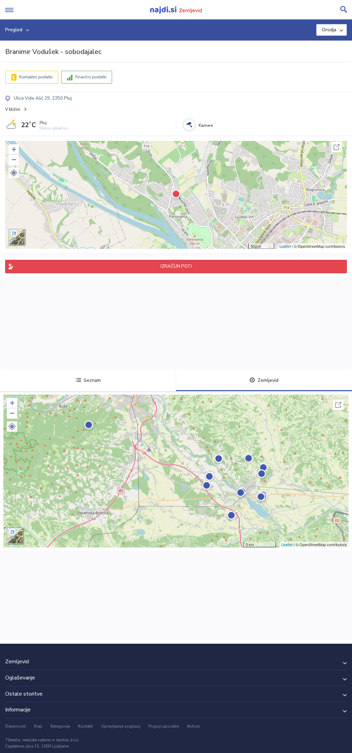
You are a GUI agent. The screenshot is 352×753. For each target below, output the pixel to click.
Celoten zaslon (336, 147)
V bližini (12, 109)
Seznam (92, 380)
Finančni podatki (91, 77)
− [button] (14, 159)
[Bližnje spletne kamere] (189, 125)
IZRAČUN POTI (176, 266)
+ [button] (14, 149)
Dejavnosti (15, 726)
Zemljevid (267, 380)
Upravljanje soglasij (120, 726)
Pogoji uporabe (163, 726)
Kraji (38, 726)
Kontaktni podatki (36, 77)
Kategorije (60, 726)
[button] (14, 173)
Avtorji (193, 726)
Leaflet (285, 246)
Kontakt (85, 726)
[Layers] (16, 237)
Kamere (206, 125)
